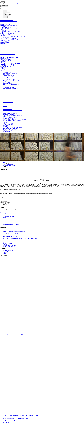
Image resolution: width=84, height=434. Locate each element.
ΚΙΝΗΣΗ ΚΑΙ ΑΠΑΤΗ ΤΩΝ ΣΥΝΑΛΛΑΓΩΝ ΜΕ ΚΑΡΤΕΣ (12, 56)
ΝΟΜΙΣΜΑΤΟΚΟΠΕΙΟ (5, 42)
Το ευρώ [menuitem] (4, 13)
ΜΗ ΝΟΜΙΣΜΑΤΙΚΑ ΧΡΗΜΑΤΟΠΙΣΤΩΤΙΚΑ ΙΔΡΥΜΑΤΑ (11, 47)
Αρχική (4, 162)
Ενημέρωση (5, 77)
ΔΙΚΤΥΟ (4, 220)
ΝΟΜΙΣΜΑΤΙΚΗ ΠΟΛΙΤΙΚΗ (6, 27)
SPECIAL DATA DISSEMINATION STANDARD (9, 52)
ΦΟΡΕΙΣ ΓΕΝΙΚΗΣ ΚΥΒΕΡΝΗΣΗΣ (7, 33)
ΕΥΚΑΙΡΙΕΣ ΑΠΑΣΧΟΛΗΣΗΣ (6, 60)
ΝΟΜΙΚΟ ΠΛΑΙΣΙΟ (4, 23)
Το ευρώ (4, 74)
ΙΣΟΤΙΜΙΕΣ (5, 244)
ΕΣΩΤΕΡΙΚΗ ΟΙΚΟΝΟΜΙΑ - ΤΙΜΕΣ (7, 54)
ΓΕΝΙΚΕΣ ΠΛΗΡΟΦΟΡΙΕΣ (5, 34)
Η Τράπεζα (5, 72)
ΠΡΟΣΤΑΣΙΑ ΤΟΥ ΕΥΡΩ (5, 40)
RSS (3, 425)
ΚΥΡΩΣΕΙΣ (5, 252)
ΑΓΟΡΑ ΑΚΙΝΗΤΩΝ (4, 53)
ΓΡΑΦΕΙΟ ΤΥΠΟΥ (4, 58)
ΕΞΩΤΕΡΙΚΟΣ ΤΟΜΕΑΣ (5, 45)
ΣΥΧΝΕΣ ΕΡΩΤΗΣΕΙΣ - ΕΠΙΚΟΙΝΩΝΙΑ (8, 65)
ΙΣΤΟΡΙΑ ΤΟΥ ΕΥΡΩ (4, 35)
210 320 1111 (11, 233)
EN (2, 7)
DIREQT (4, 253)
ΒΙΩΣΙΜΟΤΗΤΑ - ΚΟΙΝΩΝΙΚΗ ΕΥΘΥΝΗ (8, 25)
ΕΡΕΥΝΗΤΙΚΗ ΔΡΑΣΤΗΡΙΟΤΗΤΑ (7, 44)
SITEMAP (5, 423)
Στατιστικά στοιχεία (6, 76)
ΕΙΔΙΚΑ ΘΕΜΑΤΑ (4, 67)
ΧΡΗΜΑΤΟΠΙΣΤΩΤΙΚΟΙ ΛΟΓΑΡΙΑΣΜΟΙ (8, 49)
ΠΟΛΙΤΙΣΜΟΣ (3, 26)
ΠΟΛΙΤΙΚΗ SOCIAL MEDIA (8, 427)
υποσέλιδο (27, 0)
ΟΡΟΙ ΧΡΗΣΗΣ (6, 422)
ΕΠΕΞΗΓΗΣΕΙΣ (3, 62)
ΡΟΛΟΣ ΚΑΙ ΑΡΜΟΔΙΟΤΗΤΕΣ (6, 20)
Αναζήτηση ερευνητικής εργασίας (9, 165)
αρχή (9, 0)
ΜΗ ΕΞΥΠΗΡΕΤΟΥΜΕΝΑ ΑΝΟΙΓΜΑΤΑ (11, 224)
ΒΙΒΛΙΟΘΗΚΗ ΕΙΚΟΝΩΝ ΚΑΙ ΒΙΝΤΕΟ (8, 64)
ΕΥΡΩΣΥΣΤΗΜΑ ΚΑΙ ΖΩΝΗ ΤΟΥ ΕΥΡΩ (8, 21)
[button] (16, 3)
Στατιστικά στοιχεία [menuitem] (6, 15)
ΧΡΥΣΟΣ (4, 242)
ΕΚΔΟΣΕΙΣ (2, 43)
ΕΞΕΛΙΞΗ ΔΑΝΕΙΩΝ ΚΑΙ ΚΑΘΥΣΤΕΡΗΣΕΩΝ (9, 57)
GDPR (4, 424)
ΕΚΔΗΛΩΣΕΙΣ (3, 61)
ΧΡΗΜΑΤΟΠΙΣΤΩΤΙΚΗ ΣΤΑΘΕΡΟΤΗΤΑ (8, 28)
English (3, 68)
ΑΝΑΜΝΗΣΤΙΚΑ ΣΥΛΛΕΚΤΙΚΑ (9, 245)
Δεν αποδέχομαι (3, 431)
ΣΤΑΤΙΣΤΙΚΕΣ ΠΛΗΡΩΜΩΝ (8, 114)
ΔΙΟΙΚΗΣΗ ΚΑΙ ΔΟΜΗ (5, 24)
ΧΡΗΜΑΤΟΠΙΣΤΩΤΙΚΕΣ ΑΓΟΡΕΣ (7, 48)
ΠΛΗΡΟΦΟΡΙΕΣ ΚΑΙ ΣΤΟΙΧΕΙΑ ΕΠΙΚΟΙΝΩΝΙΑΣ (10, 63)
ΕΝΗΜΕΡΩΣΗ (5, 219)
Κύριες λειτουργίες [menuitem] (6, 12)
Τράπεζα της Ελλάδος (18, 334)
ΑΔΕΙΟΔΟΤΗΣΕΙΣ (6, 251)
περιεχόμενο (18, 0)
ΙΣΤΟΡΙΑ (2, 22)
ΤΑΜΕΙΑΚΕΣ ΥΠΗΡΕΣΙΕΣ (5, 37)
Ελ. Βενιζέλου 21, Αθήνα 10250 (20, 238)
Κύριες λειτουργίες (6, 73)
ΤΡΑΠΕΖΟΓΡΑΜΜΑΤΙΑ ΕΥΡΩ (9, 243)
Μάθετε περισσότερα (34, 430)
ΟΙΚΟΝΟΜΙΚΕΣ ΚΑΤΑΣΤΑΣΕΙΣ (6, 66)
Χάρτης (10, 236)
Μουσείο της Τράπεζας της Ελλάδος (22, 420)
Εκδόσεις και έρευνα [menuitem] (6, 14)
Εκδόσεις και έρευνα (6, 75)
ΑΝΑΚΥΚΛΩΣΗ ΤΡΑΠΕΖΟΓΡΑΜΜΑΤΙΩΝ (9, 39)
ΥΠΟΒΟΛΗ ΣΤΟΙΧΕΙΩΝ (5, 55)
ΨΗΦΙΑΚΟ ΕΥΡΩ (3, 41)
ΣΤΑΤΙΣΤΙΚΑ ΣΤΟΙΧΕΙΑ (7, 218)
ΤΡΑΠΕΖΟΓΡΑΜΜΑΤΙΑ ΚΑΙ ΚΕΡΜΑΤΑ (8, 38)
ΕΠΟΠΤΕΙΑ (2, 29)
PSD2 (4, 225)
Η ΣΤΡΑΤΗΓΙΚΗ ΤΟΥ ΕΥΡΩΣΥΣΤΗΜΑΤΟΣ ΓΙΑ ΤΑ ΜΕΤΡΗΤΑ (12, 36)
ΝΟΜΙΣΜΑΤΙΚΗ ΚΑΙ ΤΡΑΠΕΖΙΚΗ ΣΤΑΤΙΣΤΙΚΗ (10, 46)
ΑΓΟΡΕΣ (2, 32)
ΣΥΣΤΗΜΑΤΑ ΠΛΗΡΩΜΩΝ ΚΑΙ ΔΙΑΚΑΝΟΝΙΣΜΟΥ (11, 31)
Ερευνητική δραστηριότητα (8, 164)
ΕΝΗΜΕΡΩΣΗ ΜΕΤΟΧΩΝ (5, 59)
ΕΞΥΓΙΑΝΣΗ (3, 30)
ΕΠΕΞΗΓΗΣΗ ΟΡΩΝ (7, 426)
